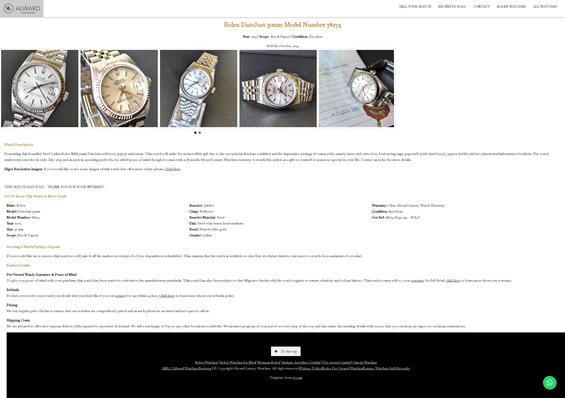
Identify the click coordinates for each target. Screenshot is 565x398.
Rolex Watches (206, 362)
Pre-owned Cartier (337, 362)
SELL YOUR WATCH (415, 6)
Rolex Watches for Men (238, 362)
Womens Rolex (268, 362)
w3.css (297, 377)
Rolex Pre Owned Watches (342, 368)
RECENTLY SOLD (452, 6)
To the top (289, 351)
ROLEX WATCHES (511, 6)
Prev (6, 88)
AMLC (167, 368)
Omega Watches (364, 362)
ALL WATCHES (545, 6)
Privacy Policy (311, 368)
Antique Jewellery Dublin (301, 362)
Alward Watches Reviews (192, 368)
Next (388, 88)
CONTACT (481, 6)
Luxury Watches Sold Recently (386, 368)
